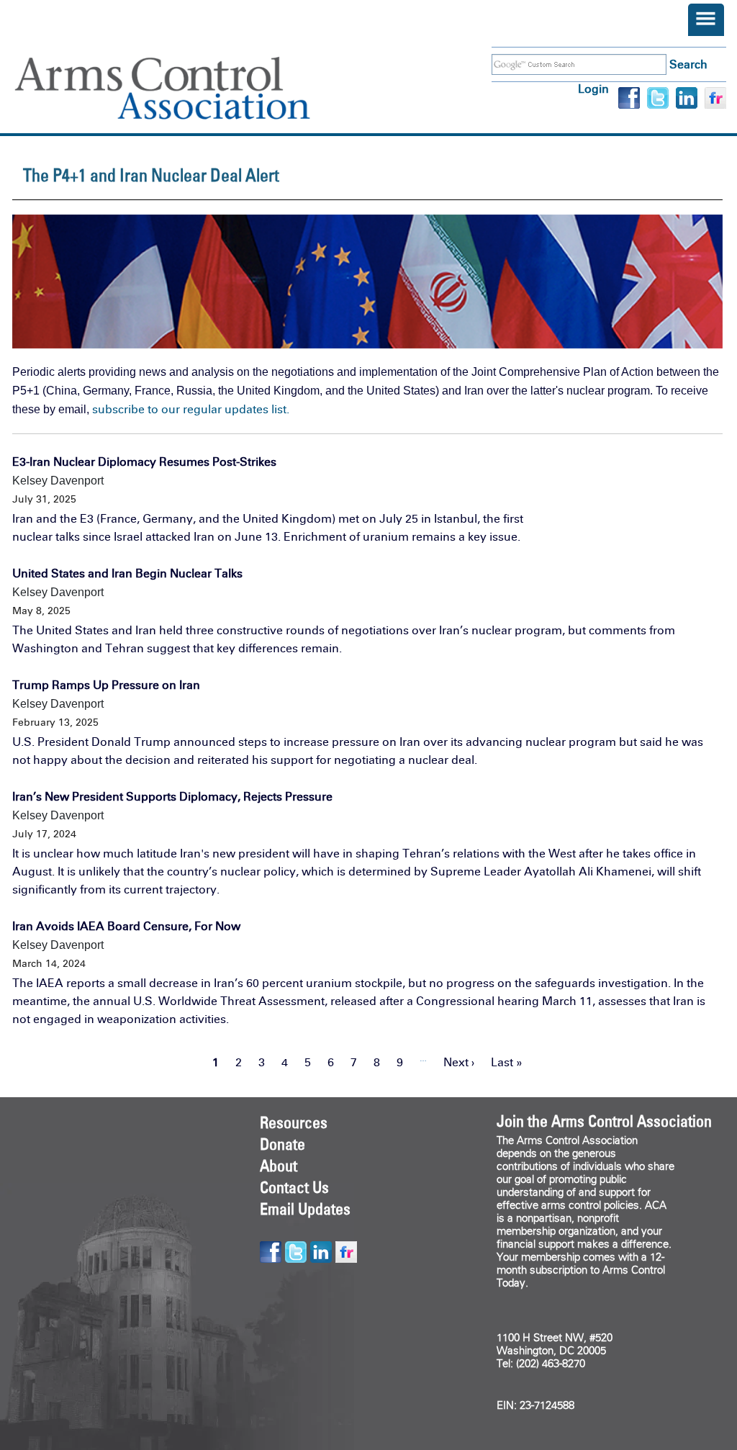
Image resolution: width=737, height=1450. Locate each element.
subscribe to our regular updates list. (190, 409)
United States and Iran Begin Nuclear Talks (127, 573)
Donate (282, 1144)
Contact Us (294, 1187)
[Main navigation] (706, 20)
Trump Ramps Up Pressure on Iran (106, 685)
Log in (593, 89)
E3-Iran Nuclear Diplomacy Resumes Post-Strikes (144, 462)
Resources (293, 1122)
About (278, 1166)
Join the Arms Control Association (604, 1121)
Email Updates (305, 1209)
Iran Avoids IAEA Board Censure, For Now (126, 926)
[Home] (183, 88)
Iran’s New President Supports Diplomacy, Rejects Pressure (172, 796)
